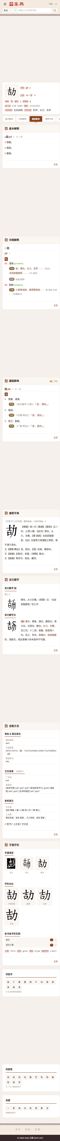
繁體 (50, 4)
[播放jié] (30, 88)
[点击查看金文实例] (11, 863)
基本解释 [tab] (9, 119)
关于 (18, 1129)
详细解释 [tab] (22, 119)
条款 (28, 1129)
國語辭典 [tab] (36, 119)
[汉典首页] (16, 4)
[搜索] (54, 10)
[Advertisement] (30, 47)
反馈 (56, 164)
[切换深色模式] (56, 4)
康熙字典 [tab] (49, 119)
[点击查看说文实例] (26, 863)
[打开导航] (5, 4)
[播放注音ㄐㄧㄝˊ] (35, 95)
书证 (56, 381)
